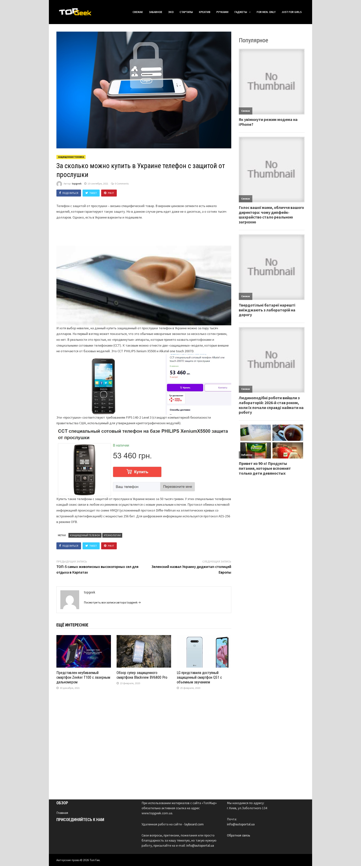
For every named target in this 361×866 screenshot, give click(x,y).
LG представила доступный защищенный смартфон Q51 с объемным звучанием (199, 677)
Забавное (155, 12)
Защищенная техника (71, 157)
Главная (62, 813)
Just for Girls (292, 12)
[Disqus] (143, 744)
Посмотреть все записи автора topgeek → (112, 602)
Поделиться (70, 193)
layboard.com (194, 824)
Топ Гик (94, 860)
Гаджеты (240, 12)
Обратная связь (238, 835)
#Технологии (112, 535)
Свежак (138, 12)
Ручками (222, 12)
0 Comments (122, 183)
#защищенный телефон (85, 535)
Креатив (204, 12)
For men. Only (266, 12)
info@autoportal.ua (200, 845)
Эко (171, 12)
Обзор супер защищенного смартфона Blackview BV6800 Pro (142, 675)
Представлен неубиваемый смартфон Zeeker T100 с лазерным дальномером (83, 677)
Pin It (111, 193)
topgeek (77, 183)
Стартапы (186, 12)
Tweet (93, 193)
